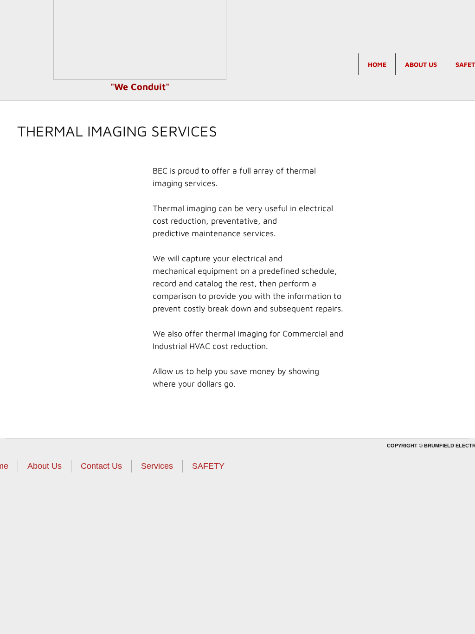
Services (157, 466)
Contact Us (101, 466)
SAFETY (208, 466)
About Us (421, 64)
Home (377, 64)
